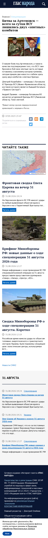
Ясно (7, 534)
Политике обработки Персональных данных (20, 527)
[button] (31, 119)
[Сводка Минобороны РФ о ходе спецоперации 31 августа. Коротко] (24, 302)
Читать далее (9, 210)
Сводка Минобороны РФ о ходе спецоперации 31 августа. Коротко (23, 325)
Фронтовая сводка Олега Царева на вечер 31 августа (22, 187)
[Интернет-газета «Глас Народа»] (24, 4)
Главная (6, 16)
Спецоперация (18, 16)
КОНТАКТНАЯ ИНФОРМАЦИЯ (18, 506)
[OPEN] (5, 4)
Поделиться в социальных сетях (14, 121)
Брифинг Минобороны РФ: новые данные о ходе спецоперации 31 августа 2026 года (23, 255)
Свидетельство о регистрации (18, 480)
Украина (27, 414)
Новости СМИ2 (9, 365)
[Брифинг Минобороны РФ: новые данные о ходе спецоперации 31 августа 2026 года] (24, 229)
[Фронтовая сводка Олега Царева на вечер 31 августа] (24, 163)
